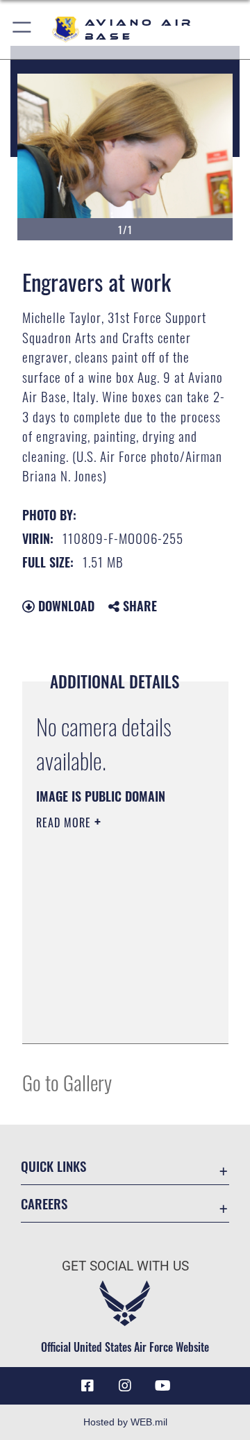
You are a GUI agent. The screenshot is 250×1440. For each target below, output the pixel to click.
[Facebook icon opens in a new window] (87, 1385)
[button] (22, 29)
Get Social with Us (125, 1266)
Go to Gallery (67, 1082)
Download (64, 606)
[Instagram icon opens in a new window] (125, 1385)
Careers (44, 1203)
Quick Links (53, 1166)
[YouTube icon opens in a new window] (162, 1385)
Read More (65, 822)
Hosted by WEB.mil (125, 1421)
